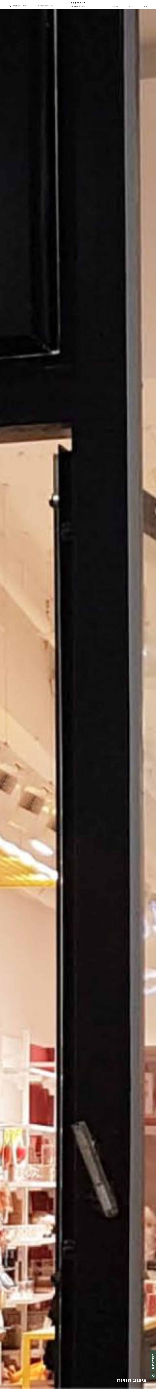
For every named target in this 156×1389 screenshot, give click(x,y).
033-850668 (16, 6)
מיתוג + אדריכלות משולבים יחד (46, 6)
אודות (24, 6)
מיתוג (145, 6)
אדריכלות (131, 6)
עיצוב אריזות (115, 6)
